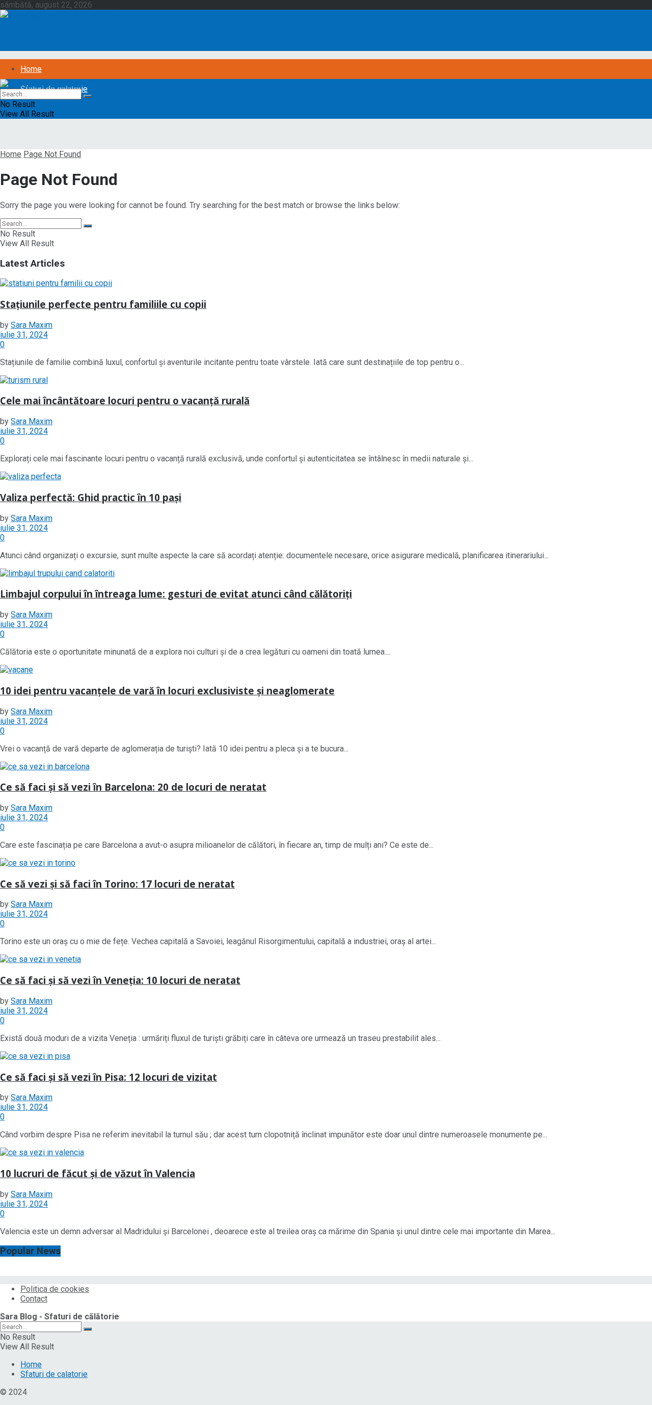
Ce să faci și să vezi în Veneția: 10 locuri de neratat (120, 980)
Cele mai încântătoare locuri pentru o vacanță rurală (125, 400)
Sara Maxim (31, 325)
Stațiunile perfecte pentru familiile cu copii (103, 304)
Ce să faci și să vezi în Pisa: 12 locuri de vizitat (108, 1077)
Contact (33, 1299)
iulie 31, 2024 (24, 335)
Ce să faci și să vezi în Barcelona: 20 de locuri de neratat (133, 786)
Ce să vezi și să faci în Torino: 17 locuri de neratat (117, 883)
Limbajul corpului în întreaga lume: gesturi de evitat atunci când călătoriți (176, 593)
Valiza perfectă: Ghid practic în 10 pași (90, 497)
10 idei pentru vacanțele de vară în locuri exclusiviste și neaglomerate (167, 690)
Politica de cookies (54, 1289)
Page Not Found (52, 154)
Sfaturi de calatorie (54, 1374)
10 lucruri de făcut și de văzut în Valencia (97, 1173)
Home (31, 69)
